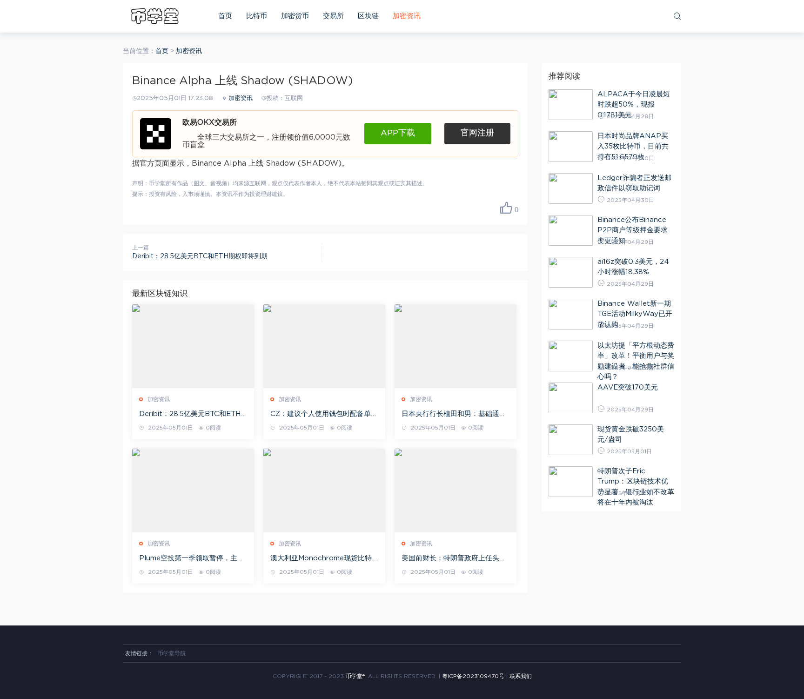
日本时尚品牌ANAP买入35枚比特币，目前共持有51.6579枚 (633, 147)
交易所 (333, 16)
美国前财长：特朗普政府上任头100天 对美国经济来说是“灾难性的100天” (452, 559)
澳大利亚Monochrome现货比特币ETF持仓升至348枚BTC (321, 559)
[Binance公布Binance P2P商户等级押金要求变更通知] (571, 230)
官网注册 (477, 133)
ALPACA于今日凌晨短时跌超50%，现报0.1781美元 (633, 105)
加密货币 (295, 16)
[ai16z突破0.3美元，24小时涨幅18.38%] (571, 272)
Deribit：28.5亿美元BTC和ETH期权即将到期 (200, 256)
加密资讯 (407, 16)
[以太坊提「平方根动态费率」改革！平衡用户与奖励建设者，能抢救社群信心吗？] (571, 356)
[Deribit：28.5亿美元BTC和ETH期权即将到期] (193, 346)
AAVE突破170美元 (627, 387)
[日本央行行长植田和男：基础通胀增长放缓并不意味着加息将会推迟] (455, 346)
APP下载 (398, 133)
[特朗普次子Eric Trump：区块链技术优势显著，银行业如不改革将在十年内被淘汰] (571, 481)
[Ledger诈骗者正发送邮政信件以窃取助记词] (571, 188)
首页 (225, 16)
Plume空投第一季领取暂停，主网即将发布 (191, 559)
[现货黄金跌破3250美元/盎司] (571, 439)
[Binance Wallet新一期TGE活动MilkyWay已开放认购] (571, 314)
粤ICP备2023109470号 (473, 676)
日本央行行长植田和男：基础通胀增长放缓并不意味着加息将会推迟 (454, 414)
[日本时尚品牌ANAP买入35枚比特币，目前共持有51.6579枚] (571, 146)
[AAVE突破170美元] (571, 398)
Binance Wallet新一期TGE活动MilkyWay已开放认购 (634, 314)
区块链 (368, 16)
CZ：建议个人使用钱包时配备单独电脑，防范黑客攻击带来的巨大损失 (324, 414)
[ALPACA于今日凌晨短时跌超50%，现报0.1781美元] (571, 104)
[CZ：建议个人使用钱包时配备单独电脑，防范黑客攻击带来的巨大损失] (324, 346)
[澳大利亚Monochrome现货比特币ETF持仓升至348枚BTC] (324, 490)
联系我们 (520, 676)
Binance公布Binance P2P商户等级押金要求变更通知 (632, 230)
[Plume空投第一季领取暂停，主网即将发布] (193, 490)
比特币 (256, 16)
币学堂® (355, 676)
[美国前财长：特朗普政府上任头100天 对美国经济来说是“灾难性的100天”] (455, 490)
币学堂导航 (172, 653)
